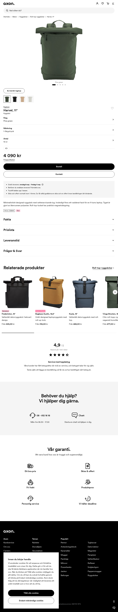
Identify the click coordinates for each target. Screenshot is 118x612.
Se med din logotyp (14, 91)
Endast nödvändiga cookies (31, 600)
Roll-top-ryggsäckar (37, 17)
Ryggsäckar (23, 17)
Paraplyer (92, 555)
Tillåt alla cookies (31, 593)
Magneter (92, 550)
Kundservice (8, 542)
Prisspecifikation (9, 160)
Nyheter (35, 542)
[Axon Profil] (8, 4)
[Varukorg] (108, 3)
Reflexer (91, 563)
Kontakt (59, 174)
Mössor (64, 563)
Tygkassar (92, 542)
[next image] (112, 49)
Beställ (59, 166)
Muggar (64, 555)
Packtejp (64, 559)
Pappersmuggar (95, 571)
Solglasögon (93, 567)
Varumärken (37, 550)
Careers (6, 550)
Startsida (6, 17)
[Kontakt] (114, 601)
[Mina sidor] (97, 3)
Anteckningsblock (68, 546)
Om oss (6, 546)
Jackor (64, 571)
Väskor (14, 17)
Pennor (64, 542)
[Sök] (6, 10)
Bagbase (6, 107)
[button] (7, 99)
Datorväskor (93, 546)
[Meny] (113, 3)
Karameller (65, 550)
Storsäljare (36, 546)
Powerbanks (66, 567)
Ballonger (65, 575)
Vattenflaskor (93, 559)
